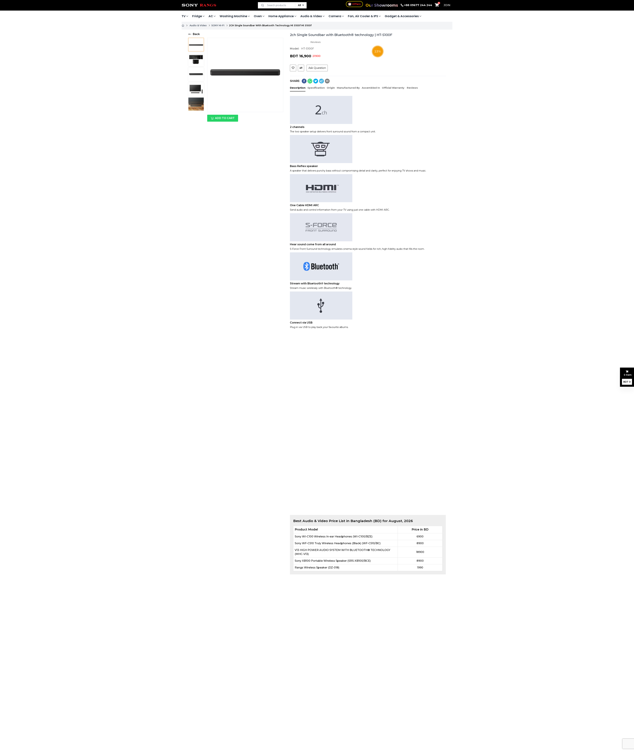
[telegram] (321, 81)
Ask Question (317, 67)
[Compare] (301, 68)
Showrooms (382, 5)
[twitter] (315, 81)
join (447, 5)
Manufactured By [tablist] (348, 87)
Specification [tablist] (316, 87)
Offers (356, 4)
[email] (327, 81)
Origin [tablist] (331, 87)
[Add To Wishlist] (293, 68)
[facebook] (304, 81)
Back (196, 34)
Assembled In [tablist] (371, 87)
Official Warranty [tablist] (393, 87)
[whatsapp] (309, 81)
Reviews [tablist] (412, 87)
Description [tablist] (297, 87)
